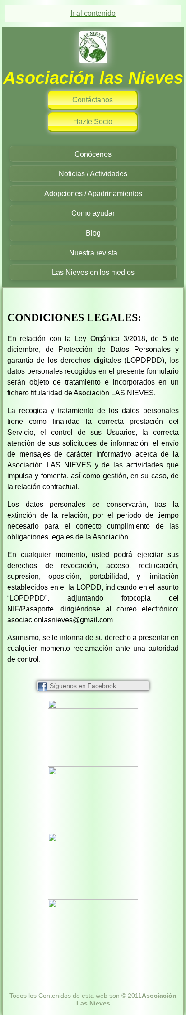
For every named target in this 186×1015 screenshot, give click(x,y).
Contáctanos (92, 100)
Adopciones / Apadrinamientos (93, 193)
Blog (93, 233)
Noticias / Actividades (93, 174)
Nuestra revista (93, 253)
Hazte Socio (92, 121)
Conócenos (93, 154)
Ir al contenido (93, 13)
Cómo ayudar (93, 213)
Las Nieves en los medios (93, 272)
